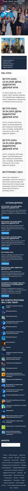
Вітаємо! (16, 487)
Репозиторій (17, 480)
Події (11, 487)
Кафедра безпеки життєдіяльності (11, 465)
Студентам (20, 472)
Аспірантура (22, 455)
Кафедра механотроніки (9, 472)
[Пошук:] (10, 444)
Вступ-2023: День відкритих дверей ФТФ (12, 268)
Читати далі (5, 217)
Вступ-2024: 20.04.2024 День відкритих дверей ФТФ (11, 222)
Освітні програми (13, 455)
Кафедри (4, 457)
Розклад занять (8, 477)
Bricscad (11, 457)
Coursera (23, 457)
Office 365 (16, 457)
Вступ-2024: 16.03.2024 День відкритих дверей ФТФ (11, 237)
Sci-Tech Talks (15, 460)
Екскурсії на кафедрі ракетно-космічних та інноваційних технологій (13, 284)
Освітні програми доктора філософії (16, 485)
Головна (5, 455)
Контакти (16, 477)
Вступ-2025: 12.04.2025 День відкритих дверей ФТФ (11, 207)
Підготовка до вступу (19, 475)
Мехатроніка (7, 460)
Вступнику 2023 (12, 172)
